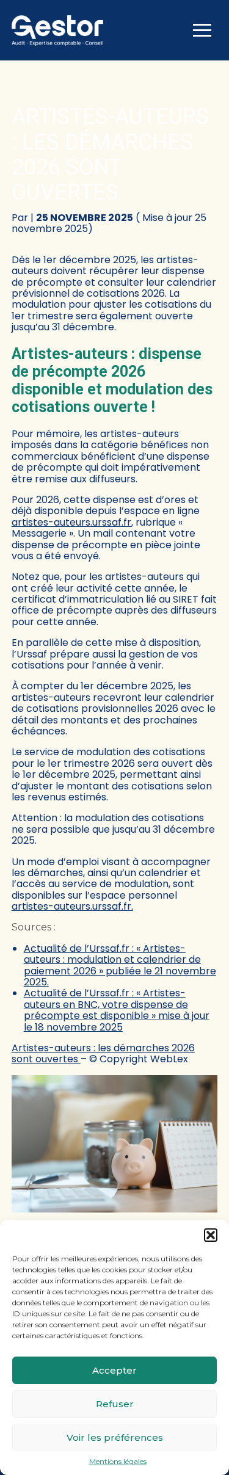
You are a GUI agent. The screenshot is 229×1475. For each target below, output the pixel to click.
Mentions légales (118, 1461)
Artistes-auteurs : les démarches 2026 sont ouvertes (103, 1053)
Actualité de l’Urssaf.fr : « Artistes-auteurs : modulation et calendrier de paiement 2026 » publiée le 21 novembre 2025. (120, 965)
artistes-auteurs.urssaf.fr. (72, 906)
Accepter (114, 1370)
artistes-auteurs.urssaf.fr (71, 522)
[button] (211, 1235)
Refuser (115, 1404)
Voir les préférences (115, 1437)
